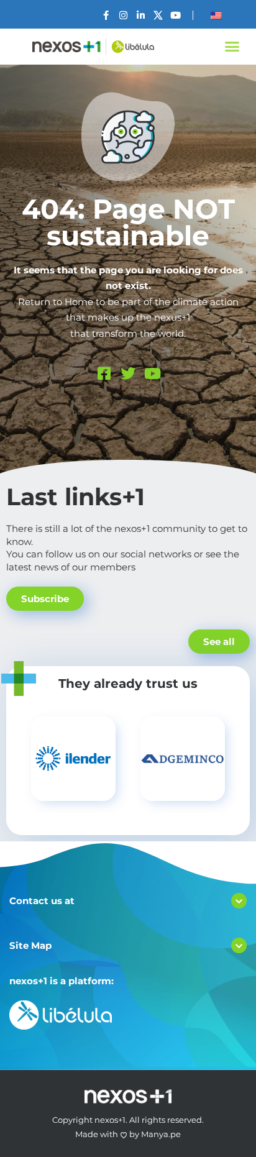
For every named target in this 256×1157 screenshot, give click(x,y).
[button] (232, 46)
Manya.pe (161, 1134)
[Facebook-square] (103, 373)
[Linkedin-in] (140, 15)
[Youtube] (175, 15)
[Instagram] (123, 15)
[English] (216, 15)
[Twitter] (128, 373)
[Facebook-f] (106, 15)
